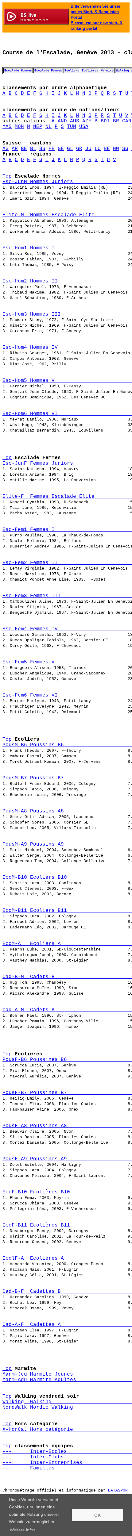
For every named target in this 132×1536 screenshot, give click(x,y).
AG (5, 149)
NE (107, 149)
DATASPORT (119, 1490)
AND (62, 121)
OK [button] (97, 1515)
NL (48, 126)
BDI (105, 121)
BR (116, 121)
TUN (71, 126)
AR (15, 149)
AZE (86, 121)
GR (79, 149)
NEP (37, 126)
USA (83, 126)
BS (42, 149)
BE (24, 149)
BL (33, 149)
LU (98, 149)
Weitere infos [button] (22, 1529)
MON (19, 126)
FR (52, 149)
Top (7, 176)
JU (88, 149)
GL (70, 149)
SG (125, 149)
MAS (7, 126)
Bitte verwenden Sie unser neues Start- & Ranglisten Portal (95, 12)
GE (61, 149)
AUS (74, 121)
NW (116, 149)
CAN (126, 121)
